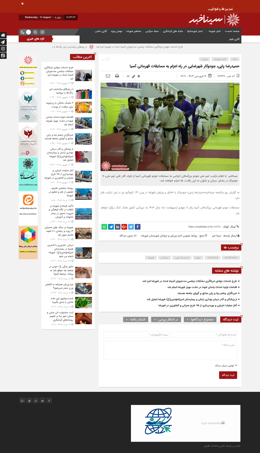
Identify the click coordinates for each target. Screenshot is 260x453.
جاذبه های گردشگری (173, 31)
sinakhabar (231, 258)
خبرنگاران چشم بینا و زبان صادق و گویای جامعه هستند (207, 293)
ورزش (204, 59)
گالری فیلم (234, 39)
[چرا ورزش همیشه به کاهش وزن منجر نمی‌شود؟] (68, 289)
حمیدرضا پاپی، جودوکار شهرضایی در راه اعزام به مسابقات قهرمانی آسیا (184, 66)
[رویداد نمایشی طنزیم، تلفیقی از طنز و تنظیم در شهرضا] (68, 194)
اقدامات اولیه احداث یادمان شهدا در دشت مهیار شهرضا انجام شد (202, 287)
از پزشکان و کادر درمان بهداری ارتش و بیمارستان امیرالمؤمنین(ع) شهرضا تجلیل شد (192, 299)
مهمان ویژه (116, 31)
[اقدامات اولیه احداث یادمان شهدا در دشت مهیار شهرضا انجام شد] (68, 123)
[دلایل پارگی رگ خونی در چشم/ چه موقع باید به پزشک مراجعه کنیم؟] (68, 272)
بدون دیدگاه (126, 236)
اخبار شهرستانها (195, 31)
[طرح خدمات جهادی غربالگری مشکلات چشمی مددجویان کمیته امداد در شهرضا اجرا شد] (68, 75)
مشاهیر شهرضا (134, 31)
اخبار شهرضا (215, 31)
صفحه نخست (232, 31)
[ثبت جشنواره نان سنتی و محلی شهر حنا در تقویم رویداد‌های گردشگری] (68, 318)
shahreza (212, 258)
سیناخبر (164, 258)
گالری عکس (101, 31)
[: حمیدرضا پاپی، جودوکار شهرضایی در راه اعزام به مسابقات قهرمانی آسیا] (108, 76)
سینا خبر (216, 236)
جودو (198, 258)
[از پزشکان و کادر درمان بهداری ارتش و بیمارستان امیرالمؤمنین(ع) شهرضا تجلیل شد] (68, 157)
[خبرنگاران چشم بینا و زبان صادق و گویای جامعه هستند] (68, 139)
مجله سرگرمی (152, 31)
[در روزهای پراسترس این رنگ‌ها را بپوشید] (68, 93)
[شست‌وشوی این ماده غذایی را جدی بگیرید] (68, 303)
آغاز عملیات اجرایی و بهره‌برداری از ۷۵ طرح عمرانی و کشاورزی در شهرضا (198, 305)
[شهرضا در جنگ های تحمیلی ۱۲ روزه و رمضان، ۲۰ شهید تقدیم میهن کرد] (68, 233)
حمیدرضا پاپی (182, 258)
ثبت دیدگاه (228, 375)
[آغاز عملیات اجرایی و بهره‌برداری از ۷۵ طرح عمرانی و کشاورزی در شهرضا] (68, 176)
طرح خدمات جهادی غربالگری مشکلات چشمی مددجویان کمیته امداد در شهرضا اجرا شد (160, 47)
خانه (235, 59)
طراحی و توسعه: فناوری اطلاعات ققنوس (221, 446)
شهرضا (151, 258)
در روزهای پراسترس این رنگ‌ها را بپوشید (87, 47)
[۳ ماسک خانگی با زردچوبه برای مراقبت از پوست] (68, 107)
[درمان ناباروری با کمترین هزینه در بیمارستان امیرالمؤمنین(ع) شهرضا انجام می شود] (68, 253)
